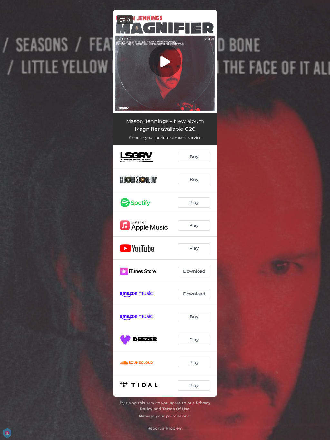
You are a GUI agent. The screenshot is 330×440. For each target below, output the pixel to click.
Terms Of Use (175, 409)
